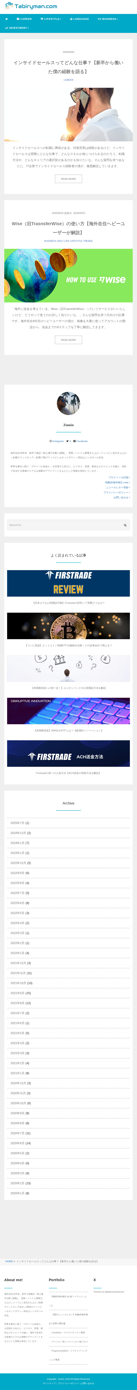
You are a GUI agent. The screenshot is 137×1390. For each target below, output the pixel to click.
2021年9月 (18, 993)
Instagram (58, 441)
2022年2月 (18, 943)
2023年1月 (18, 853)
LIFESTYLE (76, 241)
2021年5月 (18, 1033)
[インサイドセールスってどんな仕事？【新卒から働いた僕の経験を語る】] (68, 114)
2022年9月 (18, 873)
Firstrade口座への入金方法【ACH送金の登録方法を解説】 (68, 773)
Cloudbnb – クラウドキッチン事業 (68, 1332)
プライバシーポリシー (116, 492)
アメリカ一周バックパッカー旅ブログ (70, 1341)
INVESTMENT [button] (17, 27)
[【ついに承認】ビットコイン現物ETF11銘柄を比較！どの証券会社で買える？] (68, 626)
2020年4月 (18, 1163)
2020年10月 (18, 1103)
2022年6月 (18, 903)
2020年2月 (18, 1183)
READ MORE (68, 178)
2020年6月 (18, 1143)
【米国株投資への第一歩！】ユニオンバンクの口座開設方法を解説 (68, 688)
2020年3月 (18, 1173)
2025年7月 (18, 823)
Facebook (82, 441)
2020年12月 (18, 1083)
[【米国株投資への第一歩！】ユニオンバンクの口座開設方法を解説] (68, 668)
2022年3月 (18, 933)
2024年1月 (18, 843)
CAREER (25, 19)
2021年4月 (18, 1043)
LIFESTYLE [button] (51, 19)
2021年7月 (18, 1013)
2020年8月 (18, 1123)
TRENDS (88, 241)
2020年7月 (18, 1133)
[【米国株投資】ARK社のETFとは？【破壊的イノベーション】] (68, 711)
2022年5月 (18, 913)
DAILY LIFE (63, 241)
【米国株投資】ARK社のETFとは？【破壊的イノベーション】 (68, 730)
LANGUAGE (80, 19)
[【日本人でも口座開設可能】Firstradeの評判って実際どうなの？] (68, 583)
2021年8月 (18, 1003)
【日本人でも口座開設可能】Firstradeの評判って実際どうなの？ (68, 602)
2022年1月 (18, 953)
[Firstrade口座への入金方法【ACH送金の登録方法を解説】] (68, 753)
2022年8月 (18, 883)
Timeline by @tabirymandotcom (108, 1292)
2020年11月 (18, 1093)
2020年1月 (18, 1193)
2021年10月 (18, 983)
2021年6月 (18, 1023)
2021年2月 (18, 1063)
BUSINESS (50, 241)
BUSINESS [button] (108, 19)
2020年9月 (18, 1113)
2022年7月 (18, 893)
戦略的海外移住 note (117, 482)
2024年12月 (18, 833)
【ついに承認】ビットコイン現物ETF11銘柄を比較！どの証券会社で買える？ (68, 645)
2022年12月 (18, 863)
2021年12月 (18, 963)
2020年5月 (18, 1153)
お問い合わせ (121, 497)
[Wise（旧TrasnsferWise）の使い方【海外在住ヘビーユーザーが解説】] (68, 275)
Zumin (61, 1379)
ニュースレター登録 (117, 487)
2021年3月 (18, 1053)
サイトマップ (49, 1383)
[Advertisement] (34, 1232)
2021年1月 (18, 1073)
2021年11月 (18, 973)
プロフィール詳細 (118, 477)
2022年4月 (18, 923)
